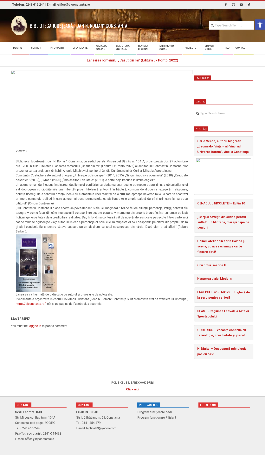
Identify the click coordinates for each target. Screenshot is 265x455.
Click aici (132, 389)
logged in (35, 326)
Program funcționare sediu (155, 412)
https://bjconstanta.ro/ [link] (31, 304)
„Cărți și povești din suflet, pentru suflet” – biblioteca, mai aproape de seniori (223, 222)
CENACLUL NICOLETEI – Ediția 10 (221, 203)
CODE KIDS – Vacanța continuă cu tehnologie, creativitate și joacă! (221, 332)
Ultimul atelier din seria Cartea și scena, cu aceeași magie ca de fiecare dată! (221, 246)
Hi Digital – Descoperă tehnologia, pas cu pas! (222, 351)
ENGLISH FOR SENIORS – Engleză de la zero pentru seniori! (223, 294)
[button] (260, 24)
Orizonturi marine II (211, 265)
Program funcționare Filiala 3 (156, 417)
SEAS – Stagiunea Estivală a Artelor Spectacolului (223, 313)
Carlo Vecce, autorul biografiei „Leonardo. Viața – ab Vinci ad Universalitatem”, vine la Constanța (223, 146)
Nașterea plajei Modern (214, 279)
